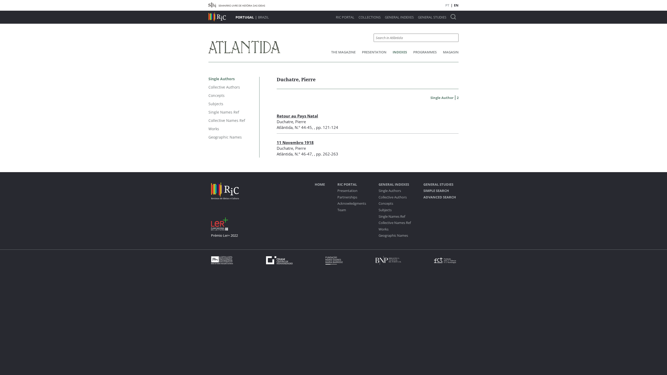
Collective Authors (393, 197)
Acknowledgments (351, 203)
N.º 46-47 (303, 154)
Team (341, 210)
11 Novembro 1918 (295, 142)
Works (383, 229)
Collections (370, 17)
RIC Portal (345, 17)
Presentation (374, 52)
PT (447, 5)
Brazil (263, 17)
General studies (432, 17)
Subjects (385, 210)
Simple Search (436, 191)
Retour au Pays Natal (297, 115)
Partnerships (347, 197)
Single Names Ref (392, 216)
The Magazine (343, 52)
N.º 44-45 (303, 127)
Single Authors (390, 191)
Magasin (451, 52)
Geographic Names (393, 236)
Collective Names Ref (395, 223)
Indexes (400, 52)
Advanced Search (439, 197)
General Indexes (399, 17)
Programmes (425, 52)
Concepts (386, 203)
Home (320, 184)
